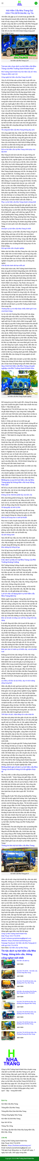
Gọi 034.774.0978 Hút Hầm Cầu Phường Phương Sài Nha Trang (26, 1033)
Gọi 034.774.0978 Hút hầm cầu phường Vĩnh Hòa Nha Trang (26, 1012)
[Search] (36, 3)
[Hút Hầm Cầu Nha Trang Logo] (11, 1057)
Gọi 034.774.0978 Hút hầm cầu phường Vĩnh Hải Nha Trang (26, 1023)
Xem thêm (20, 964)
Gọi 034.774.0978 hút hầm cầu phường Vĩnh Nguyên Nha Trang (26, 1002)
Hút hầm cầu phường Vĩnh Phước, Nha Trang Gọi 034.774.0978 (27, 992)
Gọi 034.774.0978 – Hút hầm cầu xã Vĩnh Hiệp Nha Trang (27, 971)
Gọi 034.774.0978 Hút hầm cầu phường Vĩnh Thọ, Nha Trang (26, 982)
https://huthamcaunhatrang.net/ (19, 941)
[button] (2, 3)
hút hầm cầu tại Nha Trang (18, 948)
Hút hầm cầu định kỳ (23, 960)
